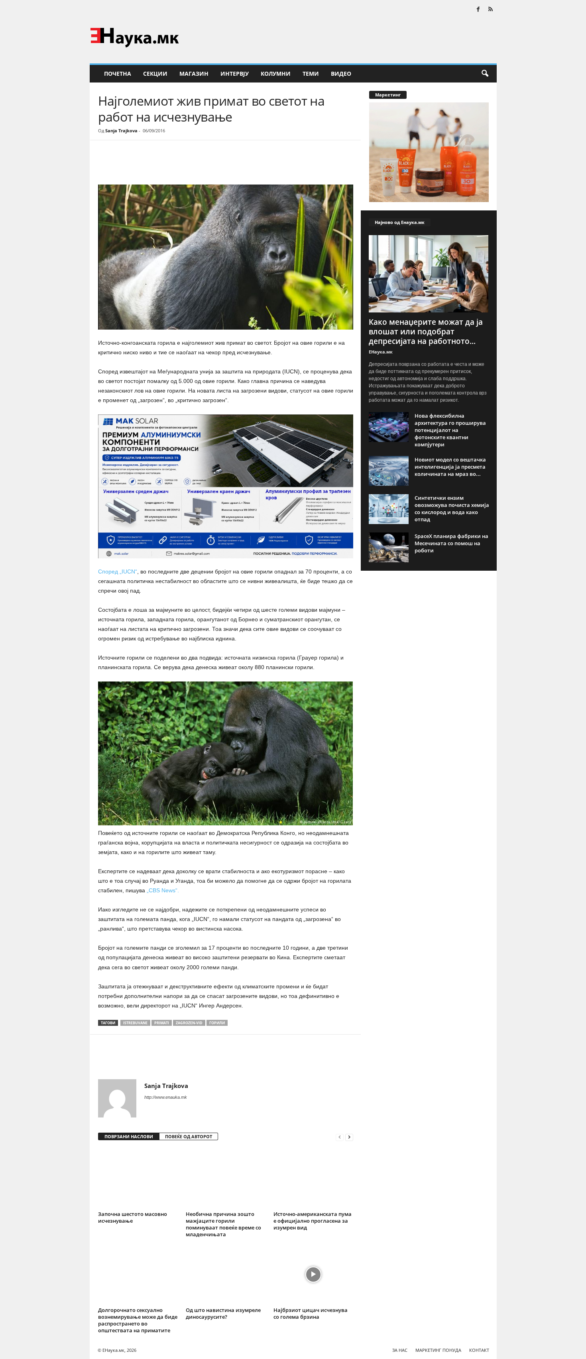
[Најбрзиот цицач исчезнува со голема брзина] (313, 1274)
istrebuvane (135, 1022)
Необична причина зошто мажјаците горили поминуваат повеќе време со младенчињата (223, 1224)
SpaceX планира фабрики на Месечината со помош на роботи (451, 543)
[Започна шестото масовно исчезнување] (138, 1178)
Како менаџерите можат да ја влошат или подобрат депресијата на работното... (426, 331)
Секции (155, 73)
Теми (311, 73)
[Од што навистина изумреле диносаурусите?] (225, 1274)
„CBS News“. (163, 890)
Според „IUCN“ (117, 571)
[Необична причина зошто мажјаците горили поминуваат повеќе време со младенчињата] (225, 1178)
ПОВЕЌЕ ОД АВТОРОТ (188, 1136)
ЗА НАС (399, 1350)
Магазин (193, 73)
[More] (171, 164)
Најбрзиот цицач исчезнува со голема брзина (310, 1313)
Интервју (234, 73)
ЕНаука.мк (381, 352)
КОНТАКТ (479, 1350)
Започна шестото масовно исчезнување (132, 1217)
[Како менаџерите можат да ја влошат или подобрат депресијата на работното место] (429, 273)
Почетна (117, 73)
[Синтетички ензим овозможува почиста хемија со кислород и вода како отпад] (389, 509)
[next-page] (349, 1137)
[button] (485, 73)
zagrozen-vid (189, 1022)
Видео (341, 73)
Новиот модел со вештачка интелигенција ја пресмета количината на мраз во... (450, 466)
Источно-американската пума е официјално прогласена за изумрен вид (312, 1220)
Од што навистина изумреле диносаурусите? (223, 1313)
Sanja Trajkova (121, 131)
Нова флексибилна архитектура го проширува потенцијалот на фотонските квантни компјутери (450, 430)
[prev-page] (340, 1137)
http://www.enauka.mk (165, 1097)
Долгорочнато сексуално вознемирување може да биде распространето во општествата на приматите (137, 1320)
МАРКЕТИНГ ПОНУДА (438, 1350)
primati (161, 1022)
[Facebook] (478, 10)
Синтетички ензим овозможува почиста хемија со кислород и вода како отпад (452, 508)
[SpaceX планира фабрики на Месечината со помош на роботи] (389, 547)
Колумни (276, 73)
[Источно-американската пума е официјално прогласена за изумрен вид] (313, 1178)
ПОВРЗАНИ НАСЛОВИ (128, 1136)
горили (217, 1022)
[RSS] (491, 10)
